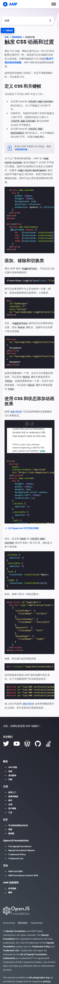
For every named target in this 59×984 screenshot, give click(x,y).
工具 (10, 812)
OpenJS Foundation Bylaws (21, 850)
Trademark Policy (17, 854)
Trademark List (15, 858)
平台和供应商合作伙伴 (18, 825)
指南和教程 (17, 37)
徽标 (10, 892)
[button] (53, 4)
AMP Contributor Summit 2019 (23, 875)
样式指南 (12, 888)
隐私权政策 (23, 922)
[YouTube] (17, 744)
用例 (10, 771)
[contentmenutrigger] (28, 21)
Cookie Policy (37, 922)
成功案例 (12, 775)
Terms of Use (9, 922)
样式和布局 (22, 149)
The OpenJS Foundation (19, 846)
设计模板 (12, 808)
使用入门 (12, 792)
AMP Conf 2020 (15, 871)
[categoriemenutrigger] (7, 30)
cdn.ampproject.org (38, 977)
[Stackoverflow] (48, 744)
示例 (10, 804)
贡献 (10, 829)
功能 (10, 779)
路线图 (11, 833)
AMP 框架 (12, 767)
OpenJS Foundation (15, 931)
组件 (10, 800)
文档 (6, 37)
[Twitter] (6, 744)
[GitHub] (38, 744)
